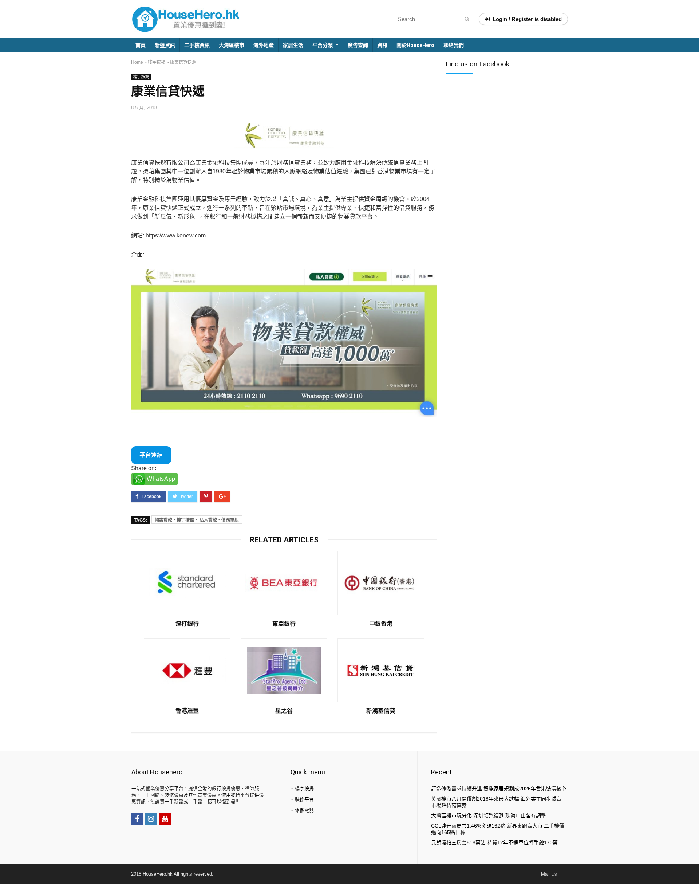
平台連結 (151, 455)
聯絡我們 (453, 45)
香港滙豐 (187, 711)
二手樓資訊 (197, 45)
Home (137, 62)
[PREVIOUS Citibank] (7, 866)
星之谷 (284, 711)
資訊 (382, 45)
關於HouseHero (415, 45)
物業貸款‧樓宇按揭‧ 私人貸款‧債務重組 (197, 520)
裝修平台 (304, 799)
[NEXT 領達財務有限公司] (691, 866)
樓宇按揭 (156, 62)
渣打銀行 (187, 624)
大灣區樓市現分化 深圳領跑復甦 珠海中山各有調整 (488, 815)
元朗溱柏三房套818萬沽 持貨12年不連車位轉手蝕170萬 (494, 842)
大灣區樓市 (231, 45)
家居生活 (293, 45)
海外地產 (263, 45)
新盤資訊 (165, 45)
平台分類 (322, 45)
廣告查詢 (358, 45)
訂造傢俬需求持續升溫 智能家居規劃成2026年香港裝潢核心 (498, 788)
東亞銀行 (284, 624)
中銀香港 (380, 624)
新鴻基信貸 (380, 711)
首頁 (140, 45)
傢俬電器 (304, 810)
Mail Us (549, 874)
